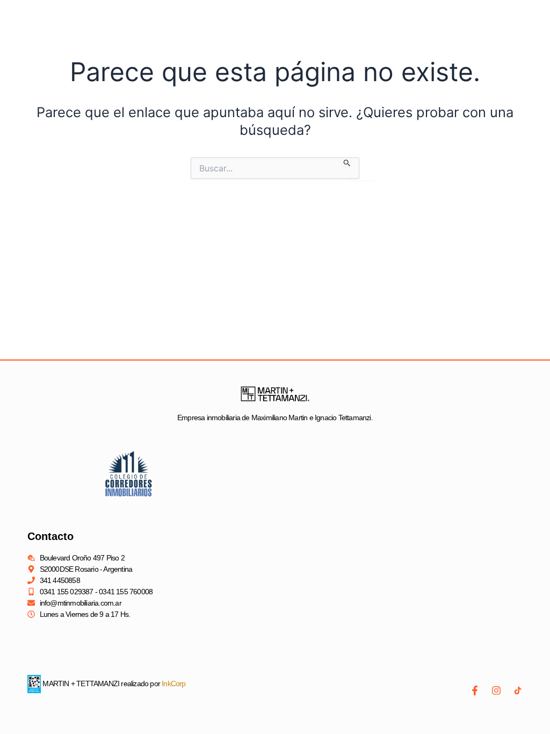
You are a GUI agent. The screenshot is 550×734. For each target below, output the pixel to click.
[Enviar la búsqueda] (347, 162)
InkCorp (173, 683)
